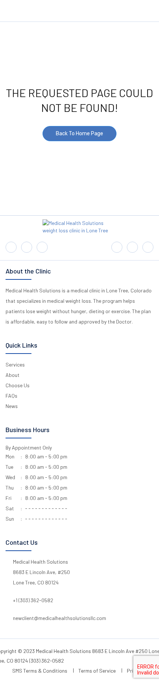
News (12, 406)
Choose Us (18, 385)
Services (15, 364)
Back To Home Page (79, 133)
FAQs (11, 395)
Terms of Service (97, 670)
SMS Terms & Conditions (39, 670)
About (13, 375)
